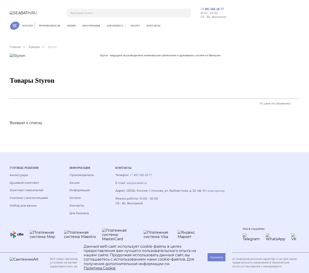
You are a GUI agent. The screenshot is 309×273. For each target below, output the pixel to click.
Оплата (135, 25)
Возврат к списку (26, 123)
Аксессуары (19, 175)
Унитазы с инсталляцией (29, 198)
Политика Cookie (100, 268)
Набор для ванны (23, 205)
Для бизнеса (115, 25)
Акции (71, 25)
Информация (91, 25)
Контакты (153, 25)
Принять (216, 257)
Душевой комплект (24, 182)
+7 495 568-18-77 (212, 9)
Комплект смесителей (26, 190)
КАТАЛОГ (27, 25)
